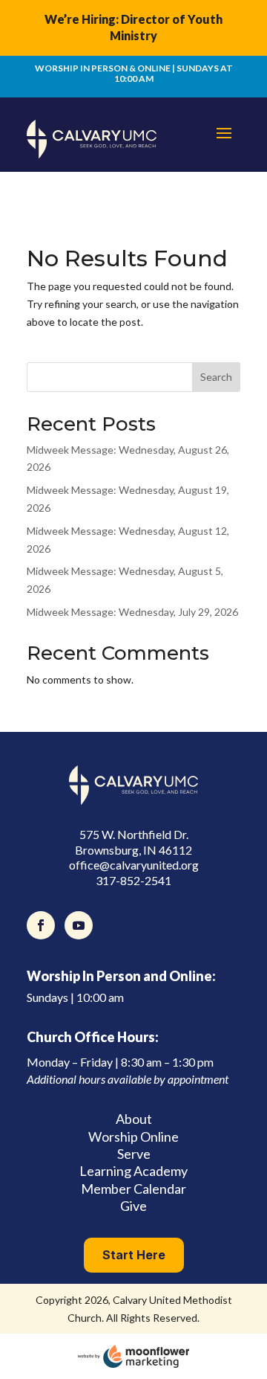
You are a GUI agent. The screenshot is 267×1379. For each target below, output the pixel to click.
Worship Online (133, 1136)
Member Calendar (133, 1188)
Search (216, 376)
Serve (134, 1153)
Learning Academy (133, 1171)
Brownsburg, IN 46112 (133, 850)
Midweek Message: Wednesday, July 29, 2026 (132, 611)
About (134, 1118)
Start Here (133, 1254)
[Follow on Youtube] (79, 925)
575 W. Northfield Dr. (133, 834)
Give (133, 1206)
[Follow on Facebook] (41, 925)
